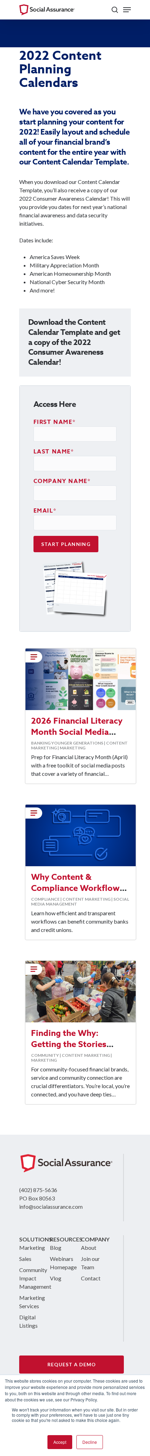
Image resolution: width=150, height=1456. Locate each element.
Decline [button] (89, 1442)
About (88, 1247)
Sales (25, 1258)
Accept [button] (59, 1442)
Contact (90, 1278)
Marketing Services (29, 1301)
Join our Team (90, 1262)
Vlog (55, 1278)
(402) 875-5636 (38, 1189)
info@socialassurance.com (51, 1206)
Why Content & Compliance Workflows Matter (77, 888)
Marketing (29, 1247)
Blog (55, 1247)
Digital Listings (28, 1321)
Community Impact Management (29, 1278)
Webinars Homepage (59, 1262)
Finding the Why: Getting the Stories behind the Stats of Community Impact (69, 1050)
